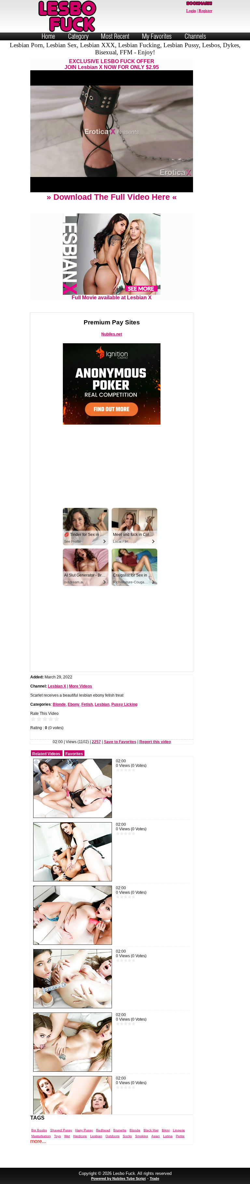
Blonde (59, 704)
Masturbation (41, 1136)
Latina (168, 1136)
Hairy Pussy (84, 1130)
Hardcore (80, 1136)
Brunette (119, 1130)
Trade (154, 1178)
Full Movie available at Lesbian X (112, 297)
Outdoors (112, 1136)
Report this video (155, 742)
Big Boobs (39, 1130)
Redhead (103, 1130)
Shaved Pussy (61, 1130)
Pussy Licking (124, 704)
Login (191, 10)
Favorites (74, 754)
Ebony (73, 704)
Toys (57, 1136)
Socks (127, 1136)
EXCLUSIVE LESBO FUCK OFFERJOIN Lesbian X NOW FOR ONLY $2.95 (111, 64)
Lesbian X (57, 686)
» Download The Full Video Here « (112, 196)
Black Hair (151, 1130)
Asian (155, 1136)
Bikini (166, 1130)
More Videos (80, 686)
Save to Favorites (120, 742)
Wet (67, 1136)
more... (38, 1141)
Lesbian (102, 704)
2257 (96, 742)
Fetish (87, 704)
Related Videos (46, 754)
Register (205, 10)
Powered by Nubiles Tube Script (118, 1178)
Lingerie (179, 1130)
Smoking (141, 1136)
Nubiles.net (111, 334)
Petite (180, 1136)
